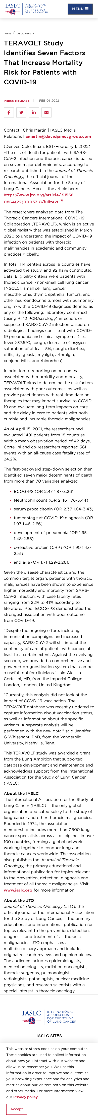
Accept (16, 1109)
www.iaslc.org (18, 890)
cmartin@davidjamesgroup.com (58, 137)
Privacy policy (25, 1097)
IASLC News (24, 34)
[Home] (26, 9)
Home (8, 34)
